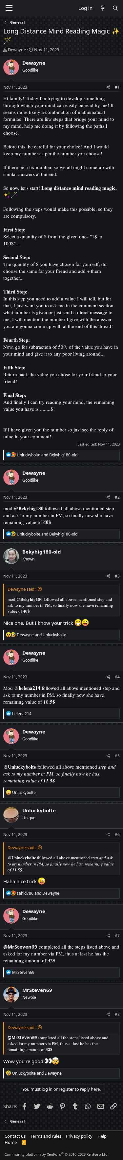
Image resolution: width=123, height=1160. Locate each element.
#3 (117, 576)
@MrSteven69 (20, 946)
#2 (117, 497)
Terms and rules (46, 1136)
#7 (117, 935)
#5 (117, 755)
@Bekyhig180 (29, 508)
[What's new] (102, 8)
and (47, 455)
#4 (117, 677)
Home (11, 1142)
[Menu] (9, 8)
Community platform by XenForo (57, 1154)
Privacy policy (79, 1136)
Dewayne (17, 50)
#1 (117, 87)
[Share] (108, 87)
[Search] (115, 8)
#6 (117, 834)
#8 (117, 1014)
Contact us (15, 1136)
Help (102, 1136)
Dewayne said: (21, 589)
